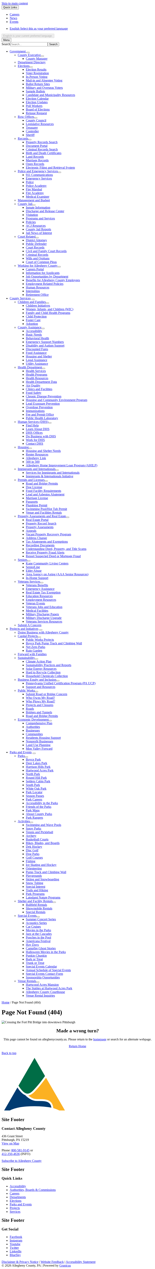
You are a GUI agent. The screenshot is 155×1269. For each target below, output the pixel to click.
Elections (23, 66)
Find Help (32, 425)
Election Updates (37, 102)
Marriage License (37, 498)
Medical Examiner (37, 196)
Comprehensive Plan (39, 723)
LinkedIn (15, 1251)
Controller (32, 131)
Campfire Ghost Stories (41, 948)
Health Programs (36, 374)
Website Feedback (52, 1262)
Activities (24, 821)
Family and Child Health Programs (48, 313)
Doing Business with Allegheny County (43, 632)
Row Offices (26, 116)
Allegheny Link (36, 458)
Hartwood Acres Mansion (42, 984)
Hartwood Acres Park (39, 770)
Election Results (36, 69)
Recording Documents (40, 545)
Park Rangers (34, 817)
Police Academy (36, 185)
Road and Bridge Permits (42, 483)
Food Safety (33, 392)
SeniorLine (33, 567)
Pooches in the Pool (38, 937)
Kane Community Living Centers (47, 563)
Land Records (35, 156)
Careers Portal (35, 269)
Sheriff (30, 135)
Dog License (34, 487)
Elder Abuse (34, 570)
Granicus (65, 1265)
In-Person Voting (36, 76)
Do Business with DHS (41, 436)
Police (30, 182)
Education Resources (39, 596)
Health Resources (37, 378)
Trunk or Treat (35, 963)
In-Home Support (37, 578)
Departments (18, 1197)
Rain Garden (34, 650)
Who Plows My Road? (40, 701)
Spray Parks (33, 828)
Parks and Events (21, 752)
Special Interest (35, 886)
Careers (14, 1193)
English (39, 28)
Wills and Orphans (37, 258)
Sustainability (26, 658)
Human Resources (37, 287)
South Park (33, 785)
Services (15, 1211)
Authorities (33, 727)
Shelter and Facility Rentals (35, 901)
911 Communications (39, 175)
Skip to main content (15, 3)
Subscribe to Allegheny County (22, 1160)
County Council (36, 120)
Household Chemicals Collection (47, 676)
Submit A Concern (29, 625)
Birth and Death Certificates (43, 153)
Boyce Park (33, 759)
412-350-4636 (11, 1154)
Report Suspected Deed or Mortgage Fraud (53, 556)
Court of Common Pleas (41, 262)
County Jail (25, 204)
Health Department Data (41, 382)
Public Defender (36, 244)
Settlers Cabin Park (38, 781)
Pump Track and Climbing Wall (46, 872)
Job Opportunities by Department (47, 276)
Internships (33, 291)
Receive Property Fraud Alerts (45, 552)
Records (23, 138)
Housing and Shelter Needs (43, 451)
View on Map (10, 1143)
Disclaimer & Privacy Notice (20, 1262)
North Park (33, 774)
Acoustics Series (36, 923)
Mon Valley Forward (39, 748)
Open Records (35, 164)
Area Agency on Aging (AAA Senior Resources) (57, 574)
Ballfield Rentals (36, 904)
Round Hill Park (36, 777)
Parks (21, 756)
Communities (34, 734)
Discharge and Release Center (45, 211)
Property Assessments (39, 527)
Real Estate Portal (37, 520)
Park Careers (34, 799)
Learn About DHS (37, 429)
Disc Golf (32, 850)
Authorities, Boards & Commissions (33, 1190)
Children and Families (32, 302)
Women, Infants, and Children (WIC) (49, 309)
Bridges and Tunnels (39, 712)
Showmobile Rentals (39, 908)
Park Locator (34, 792)
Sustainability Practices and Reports (48, 665)
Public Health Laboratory (42, 418)
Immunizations (35, 411)
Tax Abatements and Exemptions (47, 541)
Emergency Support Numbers (45, 342)
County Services (20, 298)
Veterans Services (29, 581)
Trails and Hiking (37, 890)
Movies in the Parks (38, 930)
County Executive (29, 55)
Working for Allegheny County (38, 265)
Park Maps (33, 810)
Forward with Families (32, 654)
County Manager (36, 58)
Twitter (14, 1247)
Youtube (15, 1244)
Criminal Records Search (42, 149)
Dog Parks (32, 854)
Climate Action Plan (38, 661)
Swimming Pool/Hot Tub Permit (46, 509)
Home (5, 1002)
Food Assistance (36, 352)
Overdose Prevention (39, 407)
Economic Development (33, 719)
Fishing (30, 861)
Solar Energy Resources (41, 668)
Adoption (32, 323)
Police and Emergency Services (38, 171)
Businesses (33, 730)
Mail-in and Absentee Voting (44, 80)
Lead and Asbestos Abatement (45, 494)
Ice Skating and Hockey (41, 865)
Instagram (16, 1240)
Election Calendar (37, 98)
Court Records (35, 247)
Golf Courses (34, 857)
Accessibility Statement (80, 1262)
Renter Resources (37, 454)
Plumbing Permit (36, 505)
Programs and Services (40, 218)
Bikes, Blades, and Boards (43, 843)
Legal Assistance (36, 360)
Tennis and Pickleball (39, 832)
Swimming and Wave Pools (43, 825)
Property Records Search (42, 142)
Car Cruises (33, 926)
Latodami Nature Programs (43, 897)
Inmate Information (38, 207)
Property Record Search (41, 523)
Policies (31, 222)
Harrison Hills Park (38, 766)
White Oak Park (36, 788)
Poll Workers (34, 106)
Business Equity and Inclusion (37, 679)
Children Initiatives (38, 305)
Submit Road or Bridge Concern (46, 694)
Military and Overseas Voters (44, 87)
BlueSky (15, 1255)
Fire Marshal (34, 189)
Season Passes (35, 796)
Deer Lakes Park (36, 763)
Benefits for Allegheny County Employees (53, 280)
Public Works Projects (40, 639)
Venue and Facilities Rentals (44, 512)
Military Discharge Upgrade (44, 618)
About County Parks (39, 814)
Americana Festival (38, 941)
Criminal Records (37, 254)
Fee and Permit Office (40, 414)
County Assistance (29, 327)
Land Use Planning (38, 745)
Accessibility (34, 331)
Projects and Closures (39, 705)
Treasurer (32, 127)
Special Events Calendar (41, 966)
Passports (32, 501)
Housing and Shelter (39, 356)
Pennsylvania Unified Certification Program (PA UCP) (60, 683)
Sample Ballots (35, 91)
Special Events (27, 915)
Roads (30, 708)
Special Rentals (35, 912)
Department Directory (32, 62)
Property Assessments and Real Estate (42, 516)
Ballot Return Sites (38, 84)
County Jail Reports (38, 229)
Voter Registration (37, 73)
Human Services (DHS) (33, 421)
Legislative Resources (40, 124)
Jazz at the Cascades (39, 934)
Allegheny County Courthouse (45, 992)
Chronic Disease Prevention (43, 396)
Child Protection (36, 316)
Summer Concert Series (41, 919)
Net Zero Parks (35, 647)
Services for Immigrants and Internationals (53, 472)
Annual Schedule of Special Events (48, 970)
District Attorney (36, 240)
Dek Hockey (34, 846)
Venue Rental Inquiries (40, 995)
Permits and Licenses (31, 480)
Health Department (30, 367)
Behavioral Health (37, 338)
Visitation (32, 214)
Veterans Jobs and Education (44, 607)
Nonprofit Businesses (39, 741)
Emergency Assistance (40, 589)
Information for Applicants (43, 273)
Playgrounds (34, 875)
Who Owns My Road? (40, 697)
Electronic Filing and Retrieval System (50, 167)
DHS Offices (34, 432)
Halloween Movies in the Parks (46, 952)
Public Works (26, 690)
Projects (15, 1208)
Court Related (27, 236)
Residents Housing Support (43, 737)
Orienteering (34, 868)
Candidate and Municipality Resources (50, 95)
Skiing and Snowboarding (42, 879)
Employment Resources (41, 599)
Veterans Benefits (37, 585)
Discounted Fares (37, 349)
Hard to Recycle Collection (43, 672)
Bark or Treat (34, 959)
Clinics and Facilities (39, 389)
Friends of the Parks (38, 806)
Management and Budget (34, 200)
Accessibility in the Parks (42, 803)
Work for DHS (35, 440)
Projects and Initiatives (24, 628)
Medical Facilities (37, 610)
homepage (99, 1039)
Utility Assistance (37, 363)
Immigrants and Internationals (37, 469)
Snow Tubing (34, 883)
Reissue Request (36, 113)
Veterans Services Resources (44, 621)
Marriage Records (37, 160)
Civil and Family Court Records (46, 251)
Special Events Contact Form (44, 973)
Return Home (77, 1046)
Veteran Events (35, 603)
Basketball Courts (37, 839)
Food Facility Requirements (43, 490)
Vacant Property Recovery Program (48, 534)
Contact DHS (34, 443)
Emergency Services (39, 178)
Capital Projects (28, 636)
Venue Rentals (27, 981)
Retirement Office (37, 294)
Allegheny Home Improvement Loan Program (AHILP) (61, 465)
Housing (23, 447)
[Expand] (28, 52)
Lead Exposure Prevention (43, 403)
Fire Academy (35, 193)
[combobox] (28, 36)
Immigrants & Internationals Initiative (49, 476)
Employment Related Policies (44, 283)
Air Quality (33, 385)
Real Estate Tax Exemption (43, 592)
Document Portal (36, 145)
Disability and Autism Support (45, 345)
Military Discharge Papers (42, 614)
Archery (31, 835)
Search (6, 44)
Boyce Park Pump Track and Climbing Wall (54, 643)
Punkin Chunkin (36, 955)
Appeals (31, 530)
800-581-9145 (20, 1150)
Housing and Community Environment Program (56, 400)
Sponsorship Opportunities (43, 977)
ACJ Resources (36, 225)
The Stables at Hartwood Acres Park (49, 988)
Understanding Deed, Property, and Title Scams (56, 549)
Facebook (16, 1237)
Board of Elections (38, 109)
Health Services (36, 371)
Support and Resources (40, 687)
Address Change (36, 538)
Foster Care (33, 320)
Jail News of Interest (39, 233)
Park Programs (35, 894)
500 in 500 (33, 461)
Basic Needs (34, 334)
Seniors (22, 559)
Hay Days (32, 944)
